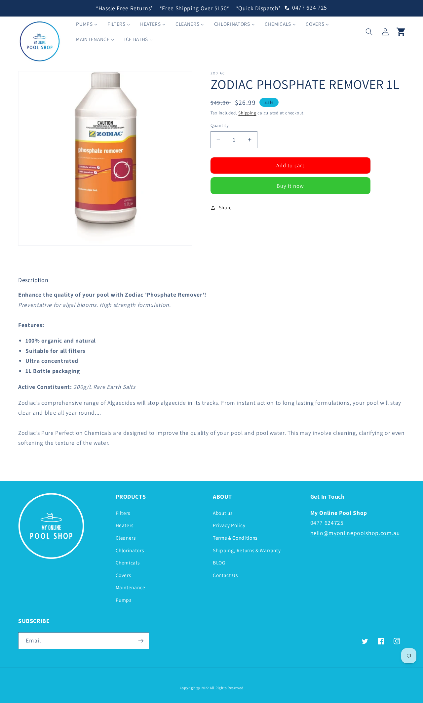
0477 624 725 (309, 7)
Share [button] (225, 207)
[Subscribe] (141, 640)
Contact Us (225, 575)
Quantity (220, 125)
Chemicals (128, 562)
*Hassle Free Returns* (124, 8)
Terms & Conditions (235, 537)
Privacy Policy (229, 525)
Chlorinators (130, 550)
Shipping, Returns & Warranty (247, 550)
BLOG (219, 562)
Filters (123, 513)
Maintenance (130, 587)
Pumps (124, 600)
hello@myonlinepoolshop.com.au (355, 533)
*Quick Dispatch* (258, 8)
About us (222, 513)
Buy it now (290, 185)
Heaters (125, 525)
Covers (123, 575)
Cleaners (126, 537)
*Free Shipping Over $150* (195, 8)
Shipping (247, 113)
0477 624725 (327, 522)
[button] (369, 31)
